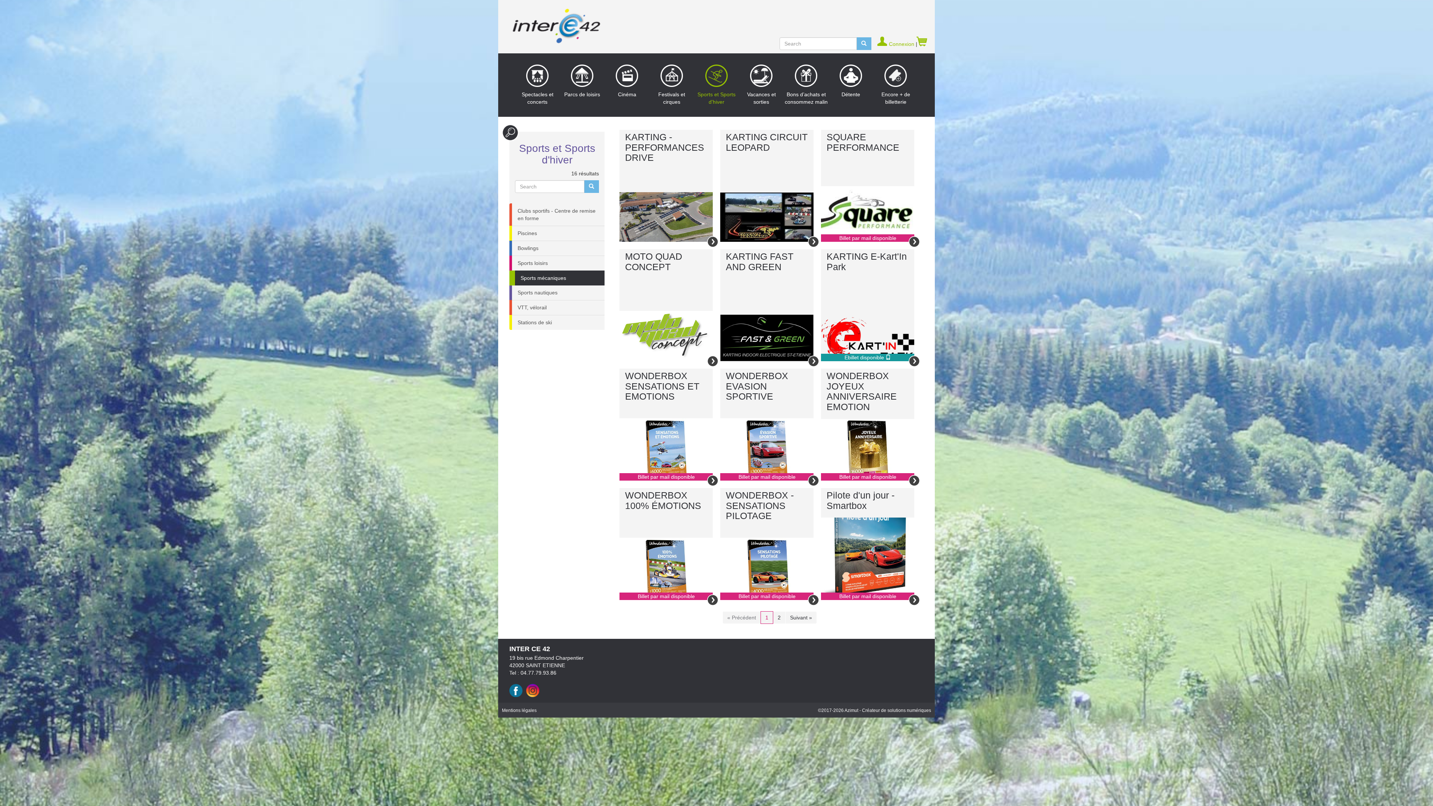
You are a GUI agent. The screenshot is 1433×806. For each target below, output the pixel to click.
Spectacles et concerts (537, 98)
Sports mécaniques (543, 278)
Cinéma (627, 94)
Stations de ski (535, 322)
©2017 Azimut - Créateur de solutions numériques (874, 710)
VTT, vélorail (532, 307)
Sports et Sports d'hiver (716, 98)
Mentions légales (519, 710)
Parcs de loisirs (582, 94)
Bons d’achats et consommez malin (806, 98)
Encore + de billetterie (895, 98)
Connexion (902, 44)
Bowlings (528, 248)
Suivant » (801, 618)
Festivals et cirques (671, 98)
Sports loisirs (533, 263)
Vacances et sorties (761, 98)
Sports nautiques (538, 293)
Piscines (527, 233)
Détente (851, 94)
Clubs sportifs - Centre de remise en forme (557, 214)
